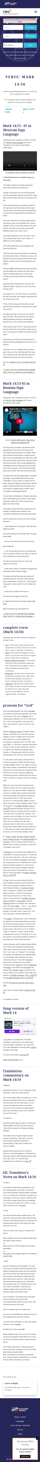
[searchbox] (13, 45)
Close (37, 1438)
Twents (18, 965)
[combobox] (13, 45)
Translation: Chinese (11, 999)
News (20, 1434)
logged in (19, 1387)
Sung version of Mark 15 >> (13, 1060)
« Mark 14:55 (8, 110)
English (25, 716)
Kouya (8, 836)
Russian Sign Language (14, 400)
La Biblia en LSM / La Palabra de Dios (20, 172)
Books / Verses (20, 1417)
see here (23, 1055)
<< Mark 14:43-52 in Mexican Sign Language (19, 369)
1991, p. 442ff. (22, 975)
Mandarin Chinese (15, 731)
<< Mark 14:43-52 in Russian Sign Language (18, 614)
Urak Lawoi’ (21, 901)
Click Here (25, 1456)
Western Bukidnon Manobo (15, 660)
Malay (8, 967)
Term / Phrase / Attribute (20, 1425)
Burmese (8, 852)
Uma (7, 645)
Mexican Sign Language (14, 142)
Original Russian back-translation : (19, 602)
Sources (20, 1430)
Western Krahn (13, 839)
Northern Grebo (23, 836)
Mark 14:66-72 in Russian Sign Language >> (18, 616)
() (18, 178)
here (28, 1161)
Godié (14, 836)
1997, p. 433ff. (18, 978)
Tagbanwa (9, 684)
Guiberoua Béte (29, 839)
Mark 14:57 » (29, 110)
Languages (20, 1421)
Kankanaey (9, 673)
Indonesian (33, 965)
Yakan (7, 653)
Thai (6, 880)
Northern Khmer (28, 888)
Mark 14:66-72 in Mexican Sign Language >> (19, 372)
